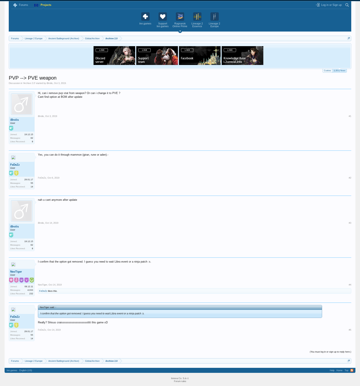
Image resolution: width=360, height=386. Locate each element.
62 (32, 138)
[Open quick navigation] (348, 38)
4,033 (30, 290)
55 (32, 183)
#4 (350, 284)
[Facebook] (200, 64)
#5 (350, 330)
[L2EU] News (339, 71)
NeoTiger (16, 271)
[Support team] (157, 64)
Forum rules (180, 381)
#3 (350, 223)
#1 (350, 116)
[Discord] (114, 64)
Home (339, 370)
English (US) (25, 370)
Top (346, 370)
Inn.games (12, 370)
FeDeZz (15, 164)
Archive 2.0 (29, 83)
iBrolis (50, 83)
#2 (350, 177)
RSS (351, 370)
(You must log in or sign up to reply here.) (330, 351)
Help (332, 370)
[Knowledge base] (242, 64)
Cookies (327, 71)
